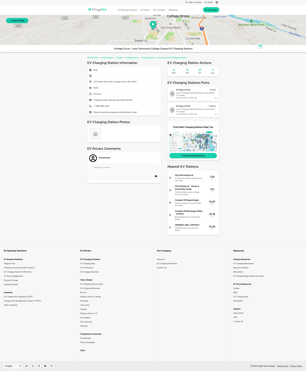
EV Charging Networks (90, 288)
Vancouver (84, 305)
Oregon (119, 57)
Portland (83, 326)
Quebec (83, 309)
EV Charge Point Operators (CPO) (18, 296)
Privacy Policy (296, 366)
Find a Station (86, 280)
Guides (236, 288)
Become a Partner (241, 268)
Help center (238, 313)
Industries (8, 292)
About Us (161, 259)
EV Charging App (87, 263)
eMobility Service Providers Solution (19, 268)
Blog (235, 292)
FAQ (235, 317)
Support (236, 309)
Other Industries (10, 305)
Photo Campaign (87, 342)
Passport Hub (9, 263)
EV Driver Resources (242, 284)
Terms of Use (282, 366)
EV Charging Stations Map (91, 284)
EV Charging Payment (89, 272)
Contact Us (162, 268)
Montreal (84, 301)
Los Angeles (85, 317)
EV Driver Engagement (13, 276)
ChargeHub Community (90, 334)
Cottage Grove (132, 57)
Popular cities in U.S (88, 313)
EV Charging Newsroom (167, 263)
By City (83, 292)
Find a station (194, 2)
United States (107, 57)
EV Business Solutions (13, 259)
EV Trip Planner (86, 268)
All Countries (92, 57)
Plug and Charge (11, 280)
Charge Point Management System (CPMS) (22, 301)
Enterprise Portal (11, 284)
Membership (85, 338)
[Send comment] (156, 176)
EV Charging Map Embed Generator (248, 276)
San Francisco (86, 322)
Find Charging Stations (193, 155)
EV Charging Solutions (90, 259)
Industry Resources (241, 259)
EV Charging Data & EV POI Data (17, 272)
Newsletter (238, 272)
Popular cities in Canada (90, 296)
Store (210, 2)
